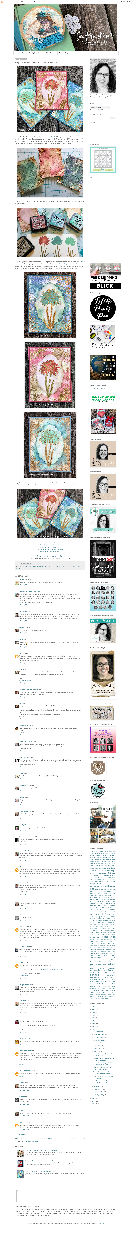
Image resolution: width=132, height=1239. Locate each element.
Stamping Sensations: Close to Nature (50, 549)
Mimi (21, 639)
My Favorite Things (98, 939)
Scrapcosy (100, 953)
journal (97, 922)
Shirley (21, 962)
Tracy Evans (101, 986)
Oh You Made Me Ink (26, 1039)
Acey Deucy (99, 857)
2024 (94, 1012)
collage (96, 877)
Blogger (101, 1223)
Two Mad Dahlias (25, 1070)
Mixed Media (109, 937)
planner (103, 945)
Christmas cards (96, 875)
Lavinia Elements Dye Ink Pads (107, 926)
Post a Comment (22, 1134)
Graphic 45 (104, 907)
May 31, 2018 (23, 994)
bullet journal (112, 865)
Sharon (22, 1082)
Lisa (20, 669)
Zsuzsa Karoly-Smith (26, 851)
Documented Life (102, 893)
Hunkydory (113, 916)
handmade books (100, 910)
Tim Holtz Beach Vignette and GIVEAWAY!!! (103, 1077)
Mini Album (94, 934)
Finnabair (95, 901)
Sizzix (60, 566)
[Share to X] (26, 564)
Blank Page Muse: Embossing (50, 545)
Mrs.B (21, 703)
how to (106, 916)
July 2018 (97, 1046)
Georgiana (23, 627)
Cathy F (22, 1096)
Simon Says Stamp (109, 960)
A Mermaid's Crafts (25, 680)
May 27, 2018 (23, 920)
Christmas (112, 873)
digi (106, 886)
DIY (95, 893)
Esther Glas (102, 897)
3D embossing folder (110, 851)
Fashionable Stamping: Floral (50, 551)
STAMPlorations (94, 977)
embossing (54, 566)
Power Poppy (105, 947)
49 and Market (105, 853)
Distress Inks (37, 566)
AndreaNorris (24, 946)
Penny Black (111, 943)
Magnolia (105, 930)
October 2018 (98, 1037)
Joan (21, 1019)
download (100, 895)
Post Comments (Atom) (31, 1142)
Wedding (92, 996)
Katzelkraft (107, 924)
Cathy (21, 773)
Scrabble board (111, 951)
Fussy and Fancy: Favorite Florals (50, 547)
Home (17, 53)
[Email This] (22, 564)
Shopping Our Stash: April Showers (50, 554)
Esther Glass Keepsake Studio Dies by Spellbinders (42, 1150)
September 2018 (99, 1040)
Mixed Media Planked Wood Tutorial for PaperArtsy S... (102, 1072)
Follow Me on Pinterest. (97, 388)
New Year (106, 939)
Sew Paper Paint (106, 956)
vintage (98, 992)
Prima (113, 947)
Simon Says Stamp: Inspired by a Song (50, 556)
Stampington (111, 975)
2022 (94, 1018)
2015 (94, 1104)
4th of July (113, 853)
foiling (103, 901)
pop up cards (95, 947)
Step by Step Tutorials (36, 53)
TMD (108, 984)
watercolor (106, 992)
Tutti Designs (102, 988)
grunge (110, 907)
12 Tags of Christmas (97, 851)
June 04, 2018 (24, 1130)
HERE (53, 137)
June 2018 (97, 1048)
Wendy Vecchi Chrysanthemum (64, 264)
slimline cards (101, 964)
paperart (103, 941)
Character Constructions (98, 873)
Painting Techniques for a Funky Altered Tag (39, 1171)
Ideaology (92, 918)
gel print (97, 905)
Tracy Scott (111, 986)
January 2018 (98, 1095)
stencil (113, 977)
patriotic (104, 943)
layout (99, 928)
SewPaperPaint (95, 958)
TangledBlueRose (25, 1050)
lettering (103, 928)
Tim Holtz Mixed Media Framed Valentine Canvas (41, 1161)
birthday (92, 863)
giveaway (112, 905)
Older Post (81, 1138)
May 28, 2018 (23, 940)
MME (91, 939)
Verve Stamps (105, 990)
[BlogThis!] (24, 564)
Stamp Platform (97, 968)
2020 (94, 1023)
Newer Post (19, 1138)
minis (99, 937)
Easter (106, 895)
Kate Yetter (23, 1001)
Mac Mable (23, 611)
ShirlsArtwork (23, 975)
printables (93, 949)
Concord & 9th (100, 879)
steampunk (105, 977)
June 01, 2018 (24, 1064)
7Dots (91, 855)
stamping (65, 566)
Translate (105, 110)
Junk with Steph (111, 922)
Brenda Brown (24, 785)
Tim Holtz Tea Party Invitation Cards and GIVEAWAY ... (102, 1063)
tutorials (93, 988)
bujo (106, 865)
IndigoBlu (101, 918)
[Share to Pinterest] (30, 564)
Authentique (107, 859)
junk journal (103, 922)
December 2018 (99, 1031)
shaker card (105, 958)
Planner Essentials (111, 945)
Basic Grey (112, 861)
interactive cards (101, 920)
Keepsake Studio (94, 926)
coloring (93, 879)
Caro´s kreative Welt (26, 741)
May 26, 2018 (23, 790)
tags (98, 981)
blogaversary (99, 863)
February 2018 (99, 1092)
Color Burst (103, 877)
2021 (94, 1021)
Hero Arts (105, 914)
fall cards (99, 899)
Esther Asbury (24, 811)
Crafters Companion (110, 879)
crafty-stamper (24, 901)
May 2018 (97, 1051)
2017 (94, 1098)
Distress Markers (100, 889)
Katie (21, 1110)
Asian (97, 859)
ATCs (101, 859)
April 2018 (97, 1086)
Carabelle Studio (100, 868)
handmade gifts (101, 912)
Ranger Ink (104, 949)
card (108, 868)
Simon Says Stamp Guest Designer (103, 962)
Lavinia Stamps (94, 928)
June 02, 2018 (24, 1090)
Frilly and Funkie (102, 903)
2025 (94, 1009)
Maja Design (112, 930)
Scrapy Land (108, 953)
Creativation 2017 (101, 881)
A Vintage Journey (105, 855)
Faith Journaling (111, 897)
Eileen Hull (112, 895)
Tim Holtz (72, 566)
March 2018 (98, 1089)
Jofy (92, 922)
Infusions (109, 918)
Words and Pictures (26, 837)
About (24, 53)
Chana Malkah (24, 725)
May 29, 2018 (23, 956)
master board (106, 932)
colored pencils (111, 877)
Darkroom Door (109, 884)
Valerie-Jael (23, 579)
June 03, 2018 (24, 1116)
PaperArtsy (111, 941)
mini (114, 932)
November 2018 (99, 1034)
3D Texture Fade (95, 853)
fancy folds (107, 899)
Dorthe (21, 883)
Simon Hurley (99, 960)
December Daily (94, 886)
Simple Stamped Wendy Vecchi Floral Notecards (103, 1059)
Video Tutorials (51, 53)
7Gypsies (96, 855)
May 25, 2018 (23, 585)
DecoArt (102, 886)
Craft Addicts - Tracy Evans (29, 689)
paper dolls (94, 941)
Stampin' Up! (109, 972)
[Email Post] (18, 563)
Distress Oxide (45, 566)
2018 (94, 1029)
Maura (21, 867)
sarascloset (23, 926)
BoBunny (97, 865)
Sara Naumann (101, 951)
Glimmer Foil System (95, 907)
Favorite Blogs (63, 53)
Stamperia (104, 970)
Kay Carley (113, 924)
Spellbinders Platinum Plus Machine (106, 966)
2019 (94, 1026)
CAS (105, 871)
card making (24, 566)
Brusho (102, 865)
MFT (111, 932)
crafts (91, 881)
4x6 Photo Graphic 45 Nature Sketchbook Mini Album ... (102, 1082)
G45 (110, 903)
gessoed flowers (104, 905)
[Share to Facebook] (28, 564)
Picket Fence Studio (95, 945)
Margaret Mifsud (25, 985)
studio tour (101, 979)
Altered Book (107, 857)
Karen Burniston (94, 924)
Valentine (96, 990)
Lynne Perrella (98, 930)
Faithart (93, 899)
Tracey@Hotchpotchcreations (30, 591)
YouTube (110, 996)
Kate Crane (101, 924)
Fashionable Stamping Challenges (52, 969)
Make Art (92, 932)
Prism (98, 949)
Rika (21, 915)
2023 (94, 1015)
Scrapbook (93, 953)
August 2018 (98, 1043)
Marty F (22, 653)
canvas (92, 868)
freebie (108, 901)
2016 (94, 1101)
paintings (113, 939)
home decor (98, 916)
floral (99, 901)
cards (30, 566)
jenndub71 (23, 1122)
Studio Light (94, 979)
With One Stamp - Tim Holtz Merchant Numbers (102, 1068)
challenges (111, 871)
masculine (99, 932)
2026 (94, 1006)
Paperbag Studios (96, 943)
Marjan (22, 797)
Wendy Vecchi (101, 996)
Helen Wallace (24, 757)
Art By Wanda (24, 825)
